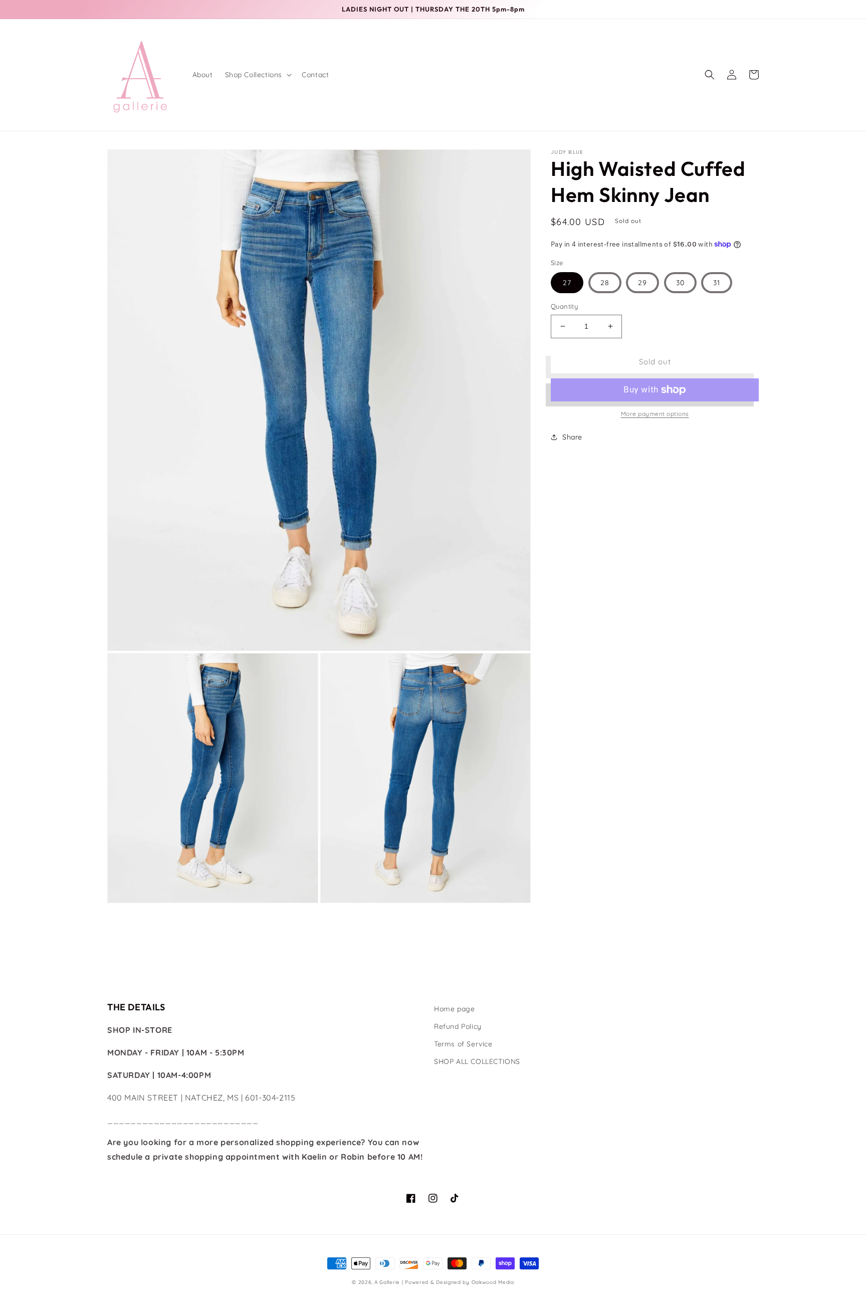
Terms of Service (463, 1043)
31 (716, 282)
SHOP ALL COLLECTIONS (477, 1061)
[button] (257, 74)
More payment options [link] (655, 413)
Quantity (564, 306)
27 (567, 282)
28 (604, 282)
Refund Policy (458, 1026)
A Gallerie (388, 1282)
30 (680, 282)
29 (642, 282)
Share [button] (572, 437)
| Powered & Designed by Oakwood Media (458, 1282)
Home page (454, 1008)
